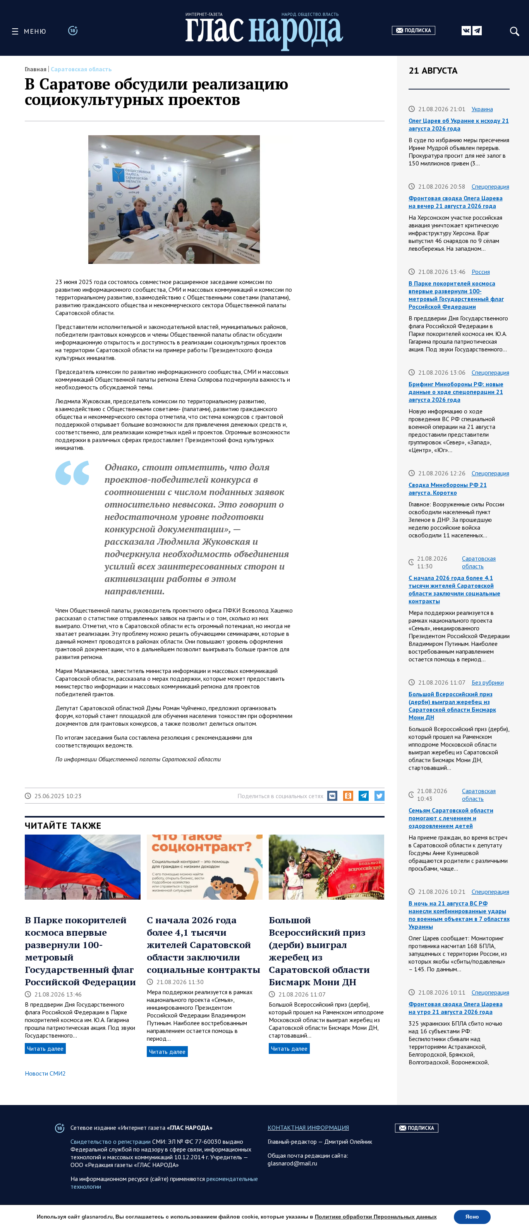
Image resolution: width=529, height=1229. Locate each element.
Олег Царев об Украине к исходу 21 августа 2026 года (459, 124)
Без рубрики (488, 682)
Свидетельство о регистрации (110, 1141)
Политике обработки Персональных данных (376, 1216)
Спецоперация (490, 186)
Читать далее (45, 1048)
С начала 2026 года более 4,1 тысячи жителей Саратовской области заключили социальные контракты (203, 945)
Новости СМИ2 (45, 1073)
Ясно (472, 1216)
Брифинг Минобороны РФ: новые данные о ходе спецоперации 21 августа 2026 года (456, 391)
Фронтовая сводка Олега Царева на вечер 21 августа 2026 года (456, 202)
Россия (481, 271)
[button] (332, 796)
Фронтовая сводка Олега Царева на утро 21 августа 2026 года (456, 1008)
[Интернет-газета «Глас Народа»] (264, 34)
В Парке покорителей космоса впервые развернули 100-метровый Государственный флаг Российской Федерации (456, 294)
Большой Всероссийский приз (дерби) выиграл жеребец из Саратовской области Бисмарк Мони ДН (319, 951)
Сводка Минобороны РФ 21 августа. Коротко (448, 488)
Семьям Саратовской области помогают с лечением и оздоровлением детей (451, 818)
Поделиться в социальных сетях (280, 796)
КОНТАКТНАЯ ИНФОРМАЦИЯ (308, 1127)
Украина (482, 109)
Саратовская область (81, 69)
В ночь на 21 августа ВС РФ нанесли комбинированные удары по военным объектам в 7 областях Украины (459, 914)
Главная (35, 69)
